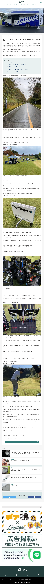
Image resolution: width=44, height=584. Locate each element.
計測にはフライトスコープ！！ (15, 66)
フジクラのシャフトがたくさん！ (16, 68)
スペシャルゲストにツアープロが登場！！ (17, 64)
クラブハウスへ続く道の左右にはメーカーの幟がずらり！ (21, 63)
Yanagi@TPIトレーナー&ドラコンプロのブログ (21, 441)
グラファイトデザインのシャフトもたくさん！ (18, 69)
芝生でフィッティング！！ (14, 71)
